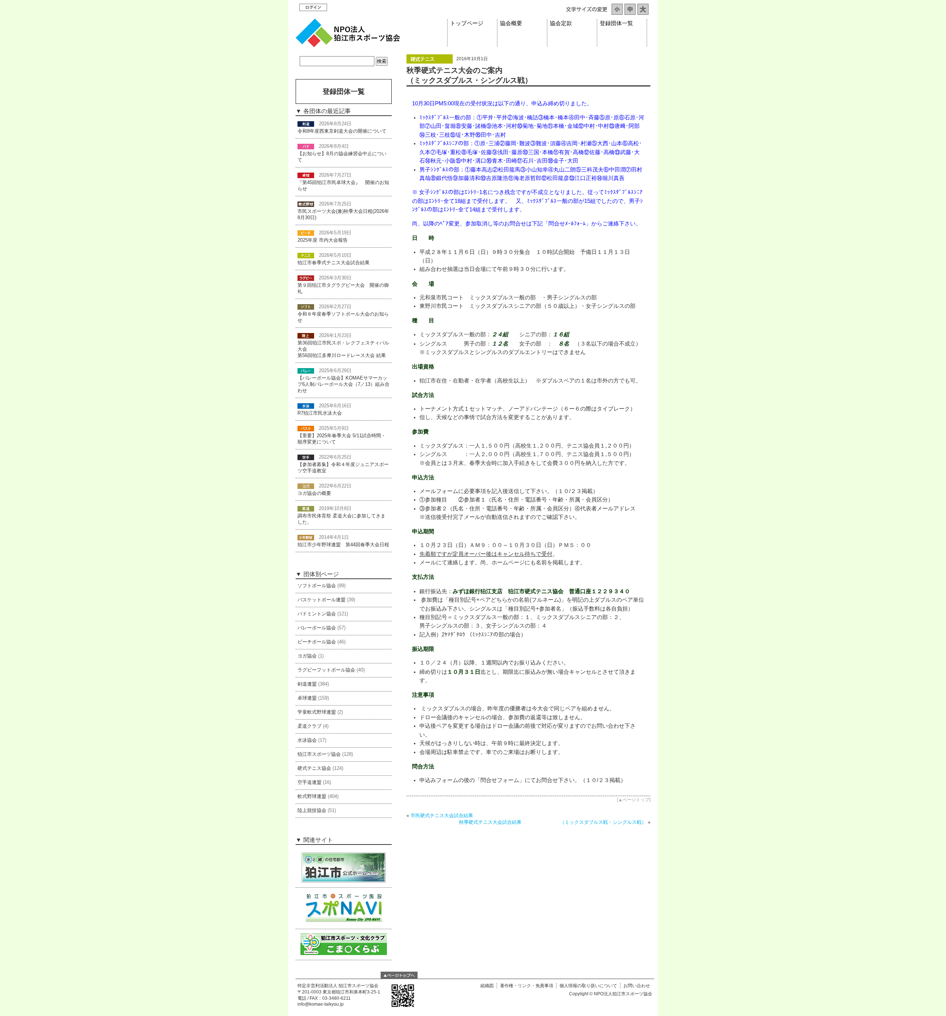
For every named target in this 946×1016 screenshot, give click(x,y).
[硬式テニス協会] (429, 62)
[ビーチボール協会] (305, 232)
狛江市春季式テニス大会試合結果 (333, 262)
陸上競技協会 (311, 810)
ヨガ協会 (307, 656)
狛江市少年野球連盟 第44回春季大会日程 (343, 544)
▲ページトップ (633, 799)
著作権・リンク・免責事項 (526, 985)
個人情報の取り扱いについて (588, 985)
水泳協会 (307, 740)
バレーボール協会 (316, 628)
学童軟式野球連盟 (316, 712)
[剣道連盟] (305, 123)
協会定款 (561, 23)
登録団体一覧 (616, 23)
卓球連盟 (307, 698)
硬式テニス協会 (314, 768)
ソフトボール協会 (316, 585)
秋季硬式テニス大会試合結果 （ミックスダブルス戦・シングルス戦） (552, 822)
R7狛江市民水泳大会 (319, 413)
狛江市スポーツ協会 (319, 754)
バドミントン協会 (316, 613)
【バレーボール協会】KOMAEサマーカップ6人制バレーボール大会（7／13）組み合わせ (343, 384)
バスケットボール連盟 (321, 599)
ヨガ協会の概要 (314, 493)
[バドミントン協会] (305, 146)
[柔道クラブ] (305, 508)
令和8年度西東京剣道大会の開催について (342, 131)
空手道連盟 (309, 782)
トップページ (466, 23)
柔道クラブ (309, 726)
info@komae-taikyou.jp (320, 1004)
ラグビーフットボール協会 (326, 670)
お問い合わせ (636, 985)
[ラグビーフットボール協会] (305, 278)
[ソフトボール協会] (305, 306)
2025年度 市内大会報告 (322, 240)
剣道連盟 (307, 684)
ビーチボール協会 (316, 642)
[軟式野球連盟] (305, 204)
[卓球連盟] (305, 175)
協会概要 (511, 23)
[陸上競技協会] (305, 335)
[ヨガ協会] (305, 486)
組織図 (487, 985)
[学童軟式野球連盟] (305, 537)
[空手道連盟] (305, 457)
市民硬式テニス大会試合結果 (442, 815)
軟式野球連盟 (311, 796)
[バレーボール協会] (305, 370)
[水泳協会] (305, 405)
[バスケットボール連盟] (305, 428)
